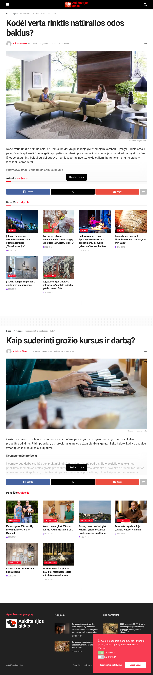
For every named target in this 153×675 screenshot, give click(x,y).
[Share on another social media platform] (143, 192)
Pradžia (9, 14)
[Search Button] (145, 4)
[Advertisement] (76, 320)
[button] (101, 652)
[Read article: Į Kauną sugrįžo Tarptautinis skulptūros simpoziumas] (22, 267)
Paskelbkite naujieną (81, 665)
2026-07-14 (120, 534)
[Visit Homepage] (76, 4)
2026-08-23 (77, 636)
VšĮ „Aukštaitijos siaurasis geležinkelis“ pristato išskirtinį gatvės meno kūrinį (58, 285)
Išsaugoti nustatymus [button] (111, 665)
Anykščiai (50, 276)
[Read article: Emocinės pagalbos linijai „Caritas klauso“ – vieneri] (131, 512)
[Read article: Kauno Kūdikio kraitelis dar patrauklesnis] (22, 554)
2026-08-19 (84, 250)
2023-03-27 (36, 43)
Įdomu (17, 14)
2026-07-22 (48, 534)
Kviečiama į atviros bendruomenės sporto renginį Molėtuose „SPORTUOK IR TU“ (58, 239)
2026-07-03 (48, 579)
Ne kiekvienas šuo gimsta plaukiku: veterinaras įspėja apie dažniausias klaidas (57, 572)
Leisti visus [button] (135, 665)
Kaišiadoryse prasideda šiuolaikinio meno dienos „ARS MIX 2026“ (131, 239)
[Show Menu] (7, 4)
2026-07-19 (84, 537)
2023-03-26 (36, 351)
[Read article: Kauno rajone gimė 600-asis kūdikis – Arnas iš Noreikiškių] (58, 512)
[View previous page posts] (74, 303)
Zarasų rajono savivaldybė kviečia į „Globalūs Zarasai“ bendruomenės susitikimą (93, 530)
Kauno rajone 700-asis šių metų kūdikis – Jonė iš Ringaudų (19, 530)
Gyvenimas (18, 331)
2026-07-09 (12, 576)
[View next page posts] (79, 303)
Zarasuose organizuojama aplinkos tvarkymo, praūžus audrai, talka (83, 644)
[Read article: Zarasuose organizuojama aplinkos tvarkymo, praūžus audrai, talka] (62, 646)
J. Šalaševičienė (20, 43)
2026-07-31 (12, 537)
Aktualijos (50, 520)
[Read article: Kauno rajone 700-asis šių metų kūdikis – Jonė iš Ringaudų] (22, 512)
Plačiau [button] (102, 648)
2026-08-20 (12, 250)
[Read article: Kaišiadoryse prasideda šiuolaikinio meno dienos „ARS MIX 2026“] (131, 221)
